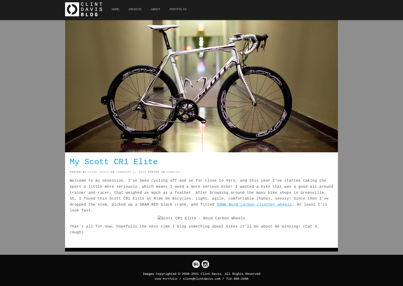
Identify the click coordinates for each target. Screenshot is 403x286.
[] (205, 264)
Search (334, 11)
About (155, 9)
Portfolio (178, 9)
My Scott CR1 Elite (114, 162)
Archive (135, 9)
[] (196, 264)
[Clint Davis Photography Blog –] (83, 9)
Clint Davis (98, 172)
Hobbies (173, 172)
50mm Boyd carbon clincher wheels (254, 205)
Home (115, 9)
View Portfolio (166, 279)
